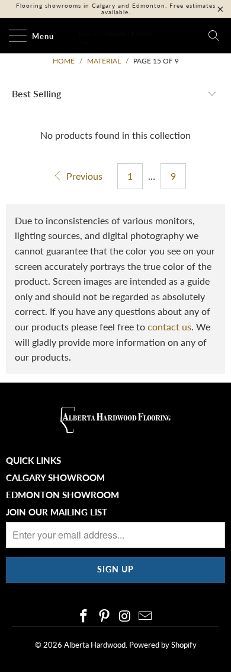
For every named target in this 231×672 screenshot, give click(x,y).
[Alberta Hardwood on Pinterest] (105, 616)
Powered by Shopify (163, 644)
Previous (83, 175)
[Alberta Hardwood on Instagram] (125, 616)
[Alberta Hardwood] (116, 35)
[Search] (214, 35)
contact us (169, 326)
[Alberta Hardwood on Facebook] (84, 616)
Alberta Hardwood (95, 644)
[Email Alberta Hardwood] (146, 616)
